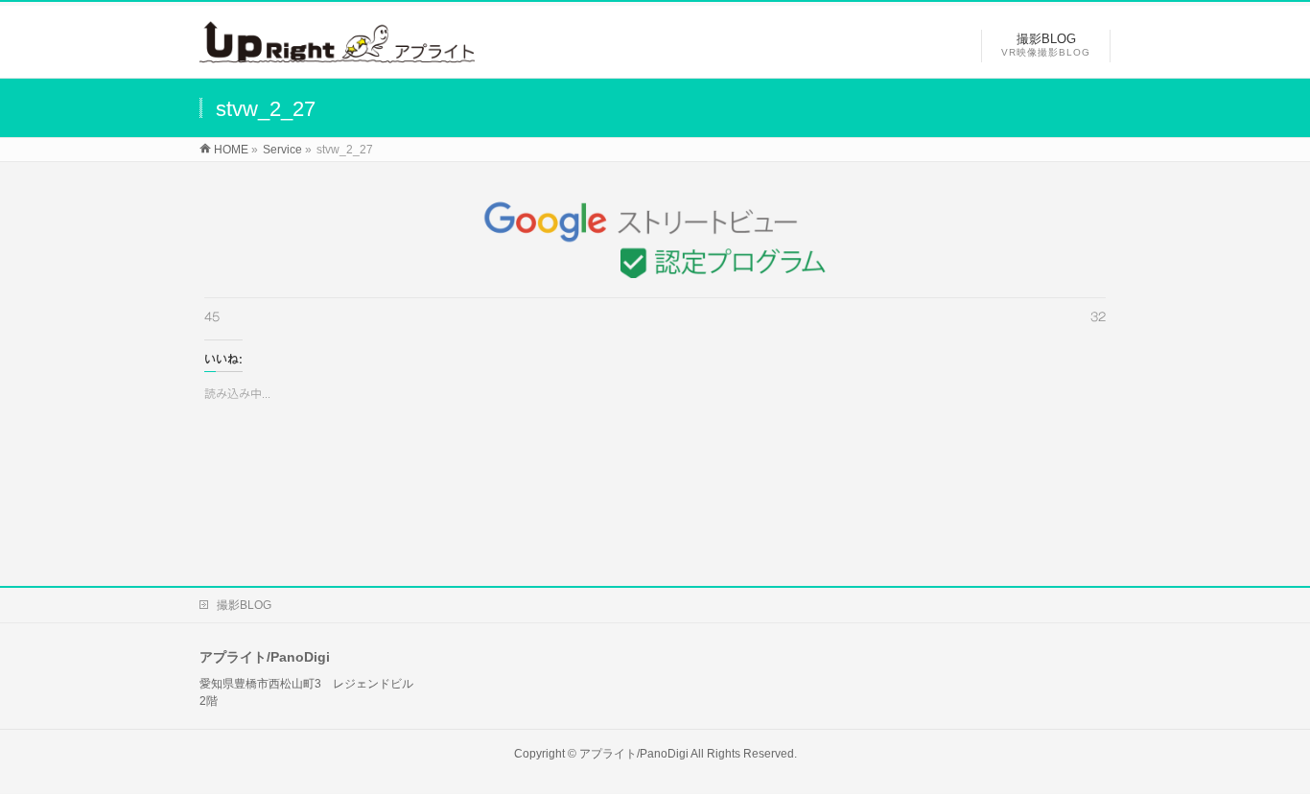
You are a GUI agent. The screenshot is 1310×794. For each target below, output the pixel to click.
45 (212, 316)
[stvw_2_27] (655, 234)
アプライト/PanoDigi (634, 753)
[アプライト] (337, 53)
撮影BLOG (244, 605)
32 (1098, 316)
